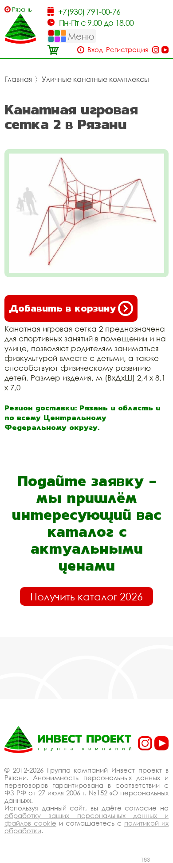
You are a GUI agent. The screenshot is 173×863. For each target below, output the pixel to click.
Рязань (22, 9)
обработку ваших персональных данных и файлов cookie (86, 819)
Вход (95, 49)
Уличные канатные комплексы (95, 79)
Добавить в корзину (62, 308)
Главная (18, 79)
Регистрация (127, 49)
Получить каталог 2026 (86, 596)
